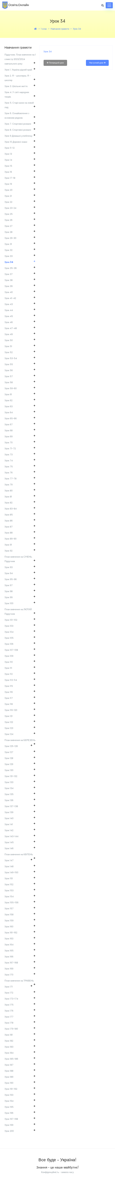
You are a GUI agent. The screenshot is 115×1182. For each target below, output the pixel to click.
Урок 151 (8, 878)
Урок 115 (8, 686)
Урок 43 (8, 304)
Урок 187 (8, 1064)
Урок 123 (8, 728)
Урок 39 (8, 286)
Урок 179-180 (11, 1028)
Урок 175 (8, 1004)
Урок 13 (8, 153)
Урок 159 (8, 920)
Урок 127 (8, 752)
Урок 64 (8, 412)
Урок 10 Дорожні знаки (15, 141)
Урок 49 (8, 334)
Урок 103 (8, 625)
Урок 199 (8, 1125)
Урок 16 (8, 171)
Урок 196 (8, 1113)
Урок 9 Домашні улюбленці (18, 135)
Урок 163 (8, 938)
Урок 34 (77, 28)
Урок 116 (8, 692)
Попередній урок (56, 62)
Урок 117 (8, 698)
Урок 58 (8, 382)
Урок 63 (8, 406)
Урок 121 (8, 716)
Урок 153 (8, 890)
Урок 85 (8, 514)
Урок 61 (8, 394)
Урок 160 (8, 926)
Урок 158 (8, 914)
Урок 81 (8, 496)
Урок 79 (8, 484)
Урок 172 (8, 992)
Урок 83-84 (10, 508)
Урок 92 (8, 550)
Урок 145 (9, 842)
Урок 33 (8, 256)
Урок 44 (8, 310)
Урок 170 (8, 974)
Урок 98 (8, 591)
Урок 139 (8, 812)
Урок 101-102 (10, 619)
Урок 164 (8, 944)
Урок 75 (8, 466)
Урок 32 (8, 250)
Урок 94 (8, 573)
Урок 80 (8, 490)
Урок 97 (8, 585)
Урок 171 (8, 986)
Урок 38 (8, 280)
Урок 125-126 (11, 746)
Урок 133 (8, 782)
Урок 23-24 (10, 208)
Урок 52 (8, 352)
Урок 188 (8, 1070)
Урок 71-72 (10, 448)
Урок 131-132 (10, 776)
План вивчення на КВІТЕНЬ (18, 854)
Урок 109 (8, 656)
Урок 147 (8, 860)
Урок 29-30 (10, 238)
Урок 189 (8, 1076)
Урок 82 (8, 502)
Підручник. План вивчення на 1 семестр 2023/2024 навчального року (20, 59)
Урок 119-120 (10, 710)
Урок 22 (8, 202)
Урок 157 (8, 908)
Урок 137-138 (11, 806)
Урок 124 (8, 734)
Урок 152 (8, 884)
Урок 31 (8, 244)
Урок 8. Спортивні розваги (17, 129)
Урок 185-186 (11, 1058)
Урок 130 (8, 770)
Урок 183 (8, 1046)
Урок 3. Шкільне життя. (16, 86)
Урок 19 (8, 184)
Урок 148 (8, 866)
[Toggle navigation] (109, 5)
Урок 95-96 (10, 579)
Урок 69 (8, 436)
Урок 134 (8, 788)
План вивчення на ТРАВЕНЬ (19, 980)
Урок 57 (8, 376)
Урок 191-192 (10, 1088)
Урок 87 (8, 526)
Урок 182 (8, 1040)
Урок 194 (8, 1100)
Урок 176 (8, 1010)
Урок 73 (8, 454)
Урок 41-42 (10, 298)
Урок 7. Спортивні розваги (17, 123)
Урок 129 (8, 764)
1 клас (44, 28)
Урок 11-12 (9, 147)
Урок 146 (8, 848)
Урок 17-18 (9, 177)
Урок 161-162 (10, 932)
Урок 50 (8, 340)
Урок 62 (8, 400)
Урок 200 (9, 1131)
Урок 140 (8, 818)
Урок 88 (8, 532)
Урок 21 (8, 196)
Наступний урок (96, 62)
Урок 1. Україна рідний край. (18, 69)
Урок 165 (8, 950)
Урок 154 (9, 896)
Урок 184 (8, 1052)
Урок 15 (8, 165)
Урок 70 (8, 442)
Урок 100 (8, 603)
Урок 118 (8, 704)
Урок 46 (8, 322)
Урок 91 (8, 544)
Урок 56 (8, 370)
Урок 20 (8, 190)
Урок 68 (8, 430)
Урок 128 (8, 758)
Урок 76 (8, 472)
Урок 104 (8, 631)
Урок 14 (8, 159)
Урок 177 (8, 1016)
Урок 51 (8, 346)
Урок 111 (8, 668)
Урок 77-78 (10, 478)
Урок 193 (8, 1094)
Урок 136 (8, 800)
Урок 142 (8, 830)
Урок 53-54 (10, 358)
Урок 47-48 (10, 328)
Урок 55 (8, 364)
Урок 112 (8, 674)
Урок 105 (8, 637)
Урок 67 (8, 424)
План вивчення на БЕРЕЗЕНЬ (19, 740)
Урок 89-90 (10, 538)
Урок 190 (8, 1082)
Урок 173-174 (11, 998)
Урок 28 (8, 232)
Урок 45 (8, 316)
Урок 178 (8, 1022)
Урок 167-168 (11, 962)
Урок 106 (8, 643)
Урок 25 (8, 214)
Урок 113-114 (10, 680)
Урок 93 (8, 567)
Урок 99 (8, 597)
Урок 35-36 (10, 268)
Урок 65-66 (10, 418)
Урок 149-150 (11, 872)
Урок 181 (8, 1034)
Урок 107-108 (11, 650)
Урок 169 (8, 968)
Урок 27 (8, 226)
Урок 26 (8, 220)
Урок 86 (8, 520)
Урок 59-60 (10, 388)
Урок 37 (8, 274)
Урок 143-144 (11, 836)
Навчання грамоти (60, 28)
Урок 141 (8, 824)
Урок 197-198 (11, 1119)
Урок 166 (8, 956)
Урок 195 (8, 1106)
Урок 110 (8, 662)
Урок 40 (8, 292)
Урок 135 (8, 794)
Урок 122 (8, 722)
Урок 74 (8, 460)
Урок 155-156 (11, 902)
